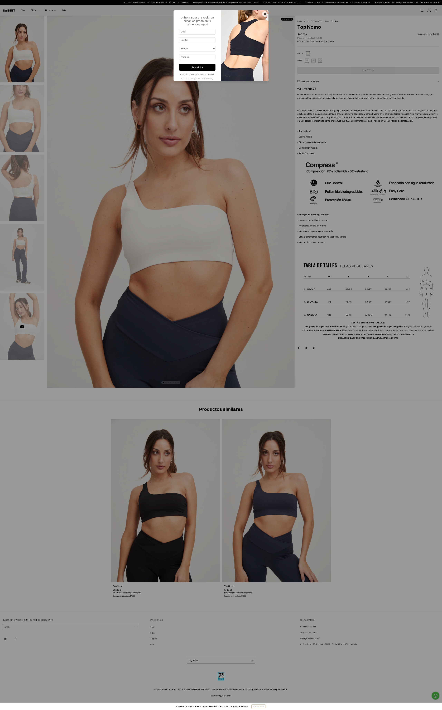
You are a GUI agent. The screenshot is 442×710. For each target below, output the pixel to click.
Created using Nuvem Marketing (197, 78)
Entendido (258, 706)
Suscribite (197, 67)
